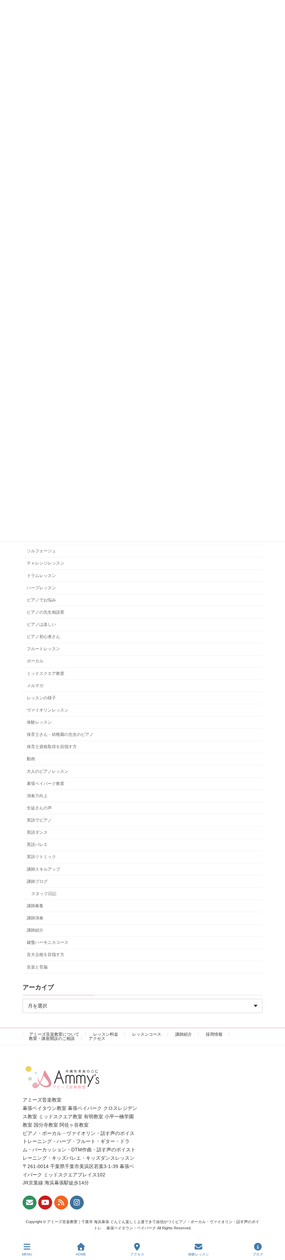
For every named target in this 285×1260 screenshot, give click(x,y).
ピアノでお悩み (41, 600)
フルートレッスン (43, 648)
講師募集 (35, 905)
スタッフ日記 (43, 893)
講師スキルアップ (43, 868)
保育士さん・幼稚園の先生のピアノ (60, 734)
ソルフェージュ (41, 551)
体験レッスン (39, 722)
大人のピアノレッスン (47, 771)
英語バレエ (37, 844)
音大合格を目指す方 (45, 954)
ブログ (258, 1254)
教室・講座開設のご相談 (52, 1038)
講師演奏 (35, 918)
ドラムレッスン (41, 575)
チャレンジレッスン (45, 563)
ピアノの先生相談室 (45, 612)
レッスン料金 (105, 1034)
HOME (81, 1254)
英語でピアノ (39, 820)
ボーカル (35, 661)
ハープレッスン (41, 587)
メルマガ (35, 685)
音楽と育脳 (37, 966)
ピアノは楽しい (41, 624)
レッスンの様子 (41, 697)
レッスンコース (146, 1034)
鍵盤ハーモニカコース (47, 942)
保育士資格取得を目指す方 (52, 746)
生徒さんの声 (39, 808)
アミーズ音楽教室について (54, 1034)
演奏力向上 (37, 795)
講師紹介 (35, 930)
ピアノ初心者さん (43, 636)
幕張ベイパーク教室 (45, 783)
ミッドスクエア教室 (45, 673)
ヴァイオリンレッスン (47, 710)
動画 (31, 758)
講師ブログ (37, 881)
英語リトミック (41, 856)
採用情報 (214, 1034)
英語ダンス (37, 832)
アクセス (97, 1038)
